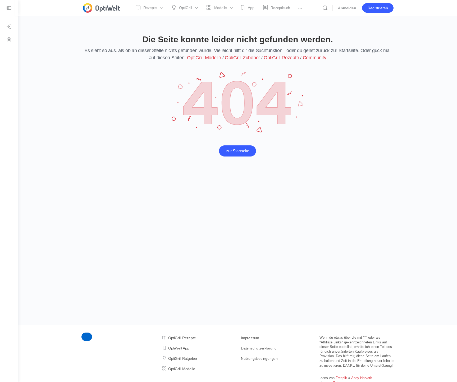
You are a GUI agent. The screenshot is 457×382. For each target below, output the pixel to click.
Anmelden (347, 8)
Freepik (341, 378)
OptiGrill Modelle (204, 57)
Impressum (250, 338)
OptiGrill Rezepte (281, 57)
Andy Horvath (361, 378)
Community (314, 57)
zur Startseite (237, 151)
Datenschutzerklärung (259, 348)
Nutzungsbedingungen (259, 358)
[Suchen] (325, 8)
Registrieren (378, 8)
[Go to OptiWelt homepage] (101, 7)
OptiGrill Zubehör (242, 57)
